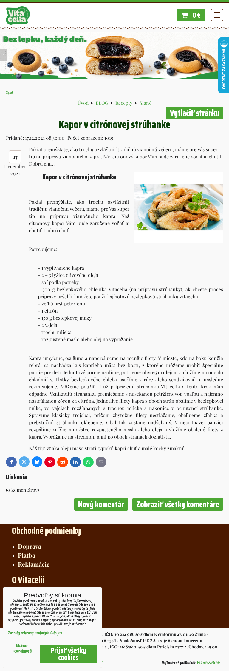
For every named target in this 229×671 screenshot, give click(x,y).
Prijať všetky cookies (68, 654)
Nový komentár (101, 504)
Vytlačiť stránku (194, 113)
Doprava (29, 546)
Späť (9, 92)
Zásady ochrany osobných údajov (35, 633)
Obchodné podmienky (46, 531)
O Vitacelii (28, 580)
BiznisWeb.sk (208, 663)
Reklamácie (33, 564)
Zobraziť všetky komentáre (177, 504)
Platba (26, 555)
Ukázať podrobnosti (22, 649)
